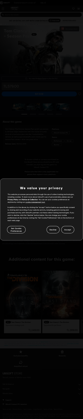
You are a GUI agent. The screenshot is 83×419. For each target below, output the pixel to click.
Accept (67, 230)
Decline (53, 230)
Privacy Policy (13, 199)
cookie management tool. (35, 202)
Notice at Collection (30, 199)
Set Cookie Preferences (16, 229)
